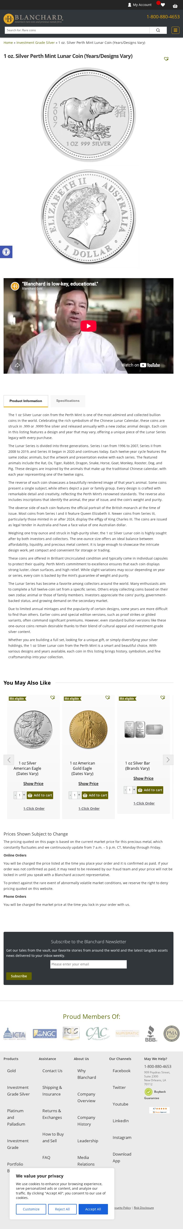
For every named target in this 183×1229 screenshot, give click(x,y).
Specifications (68, 401)
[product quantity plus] (23, 795)
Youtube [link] (120, 1104)
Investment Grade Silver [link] (35, 42)
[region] (62, 1193)
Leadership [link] (87, 1140)
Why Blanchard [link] (86, 1074)
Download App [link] (122, 1157)
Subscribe (19, 976)
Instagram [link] (122, 1137)
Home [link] (8, 42)
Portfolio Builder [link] (15, 1167)
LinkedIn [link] (121, 1120)
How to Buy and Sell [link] (53, 1137)
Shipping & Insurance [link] (52, 1091)
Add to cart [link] (43, 795)
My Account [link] (142, 4)
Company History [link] (86, 1121)
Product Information (26, 401)
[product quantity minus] (15, 795)
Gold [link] (11, 1070)
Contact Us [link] (52, 1070)
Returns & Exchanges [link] (52, 1114)
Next (168, 760)
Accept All (93, 1209)
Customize (31, 1209)
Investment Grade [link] (18, 1144)
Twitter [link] (119, 1087)
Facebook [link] (122, 1070)
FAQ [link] (46, 1157)
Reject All (62, 1209)
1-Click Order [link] (34, 808)
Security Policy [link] (121, 1208)
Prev (9, 760)
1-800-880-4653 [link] (163, 16)
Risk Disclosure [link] (144, 1208)
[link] (6, 252)
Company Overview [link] (86, 1097)
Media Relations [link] (86, 1161)
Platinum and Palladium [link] (16, 1117)
